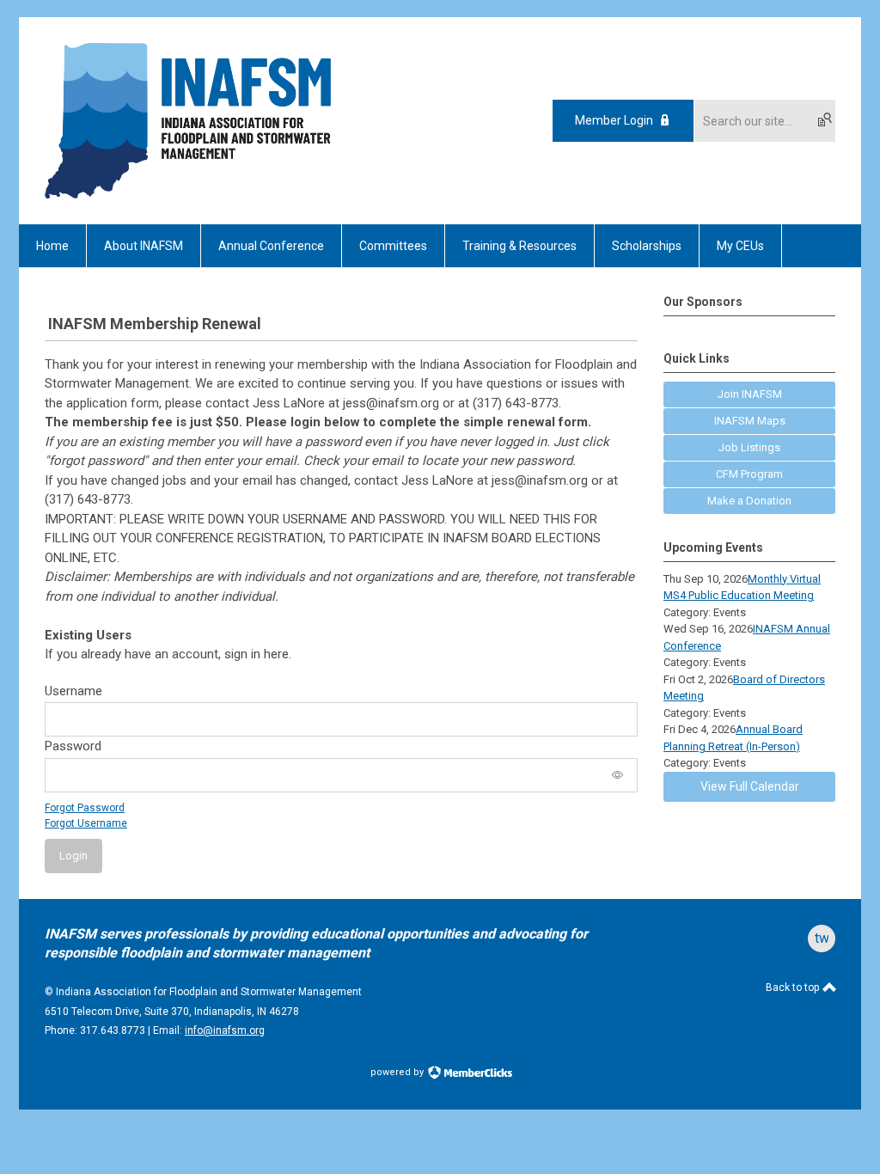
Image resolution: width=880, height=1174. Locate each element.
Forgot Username (86, 823)
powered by (398, 1072)
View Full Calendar (749, 786)
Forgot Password (85, 808)
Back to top (794, 987)
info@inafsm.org (225, 1030)
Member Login (614, 120)
